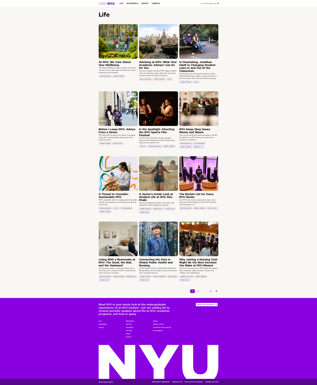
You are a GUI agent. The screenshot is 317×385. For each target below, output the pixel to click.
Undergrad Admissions (161, 382)
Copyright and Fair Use (162, 327)
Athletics (143, 146)
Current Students (118, 76)
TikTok (128, 334)
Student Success (211, 382)
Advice (144, 3)
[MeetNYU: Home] (106, 3)
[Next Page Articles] (216, 290)
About (155, 321)
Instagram (130, 321)
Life (121, 3)
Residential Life (198, 147)
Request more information (205, 304)
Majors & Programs (159, 276)
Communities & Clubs (154, 146)
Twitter (129, 324)
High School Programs (194, 382)
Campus (156, 3)
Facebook (129, 327)
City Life (115, 208)
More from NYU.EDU (106, 382)
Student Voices (117, 143)
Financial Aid (177, 382)
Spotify (129, 337)
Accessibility (158, 331)
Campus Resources (105, 76)
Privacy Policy (158, 324)
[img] (118, 41)
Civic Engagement (199, 143)
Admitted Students (145, 79)
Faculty (169, 79)
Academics (132, 3)
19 (211, 291)
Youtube (129, 331)
